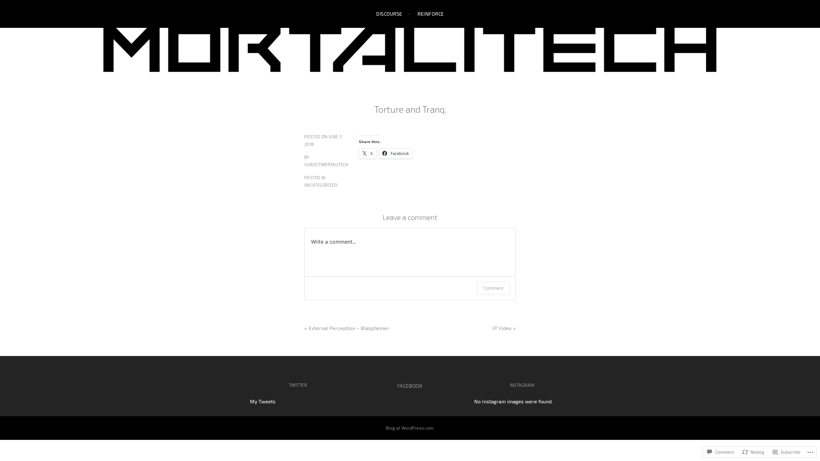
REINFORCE (430, 14)
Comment (493, 288)
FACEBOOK (410, 386)
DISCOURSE (389, 14)
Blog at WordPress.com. (410, 428)
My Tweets (262, 401)
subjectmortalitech (326, 164)
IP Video (502, 328)
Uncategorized (320, 185)
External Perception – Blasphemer (348, 328)
